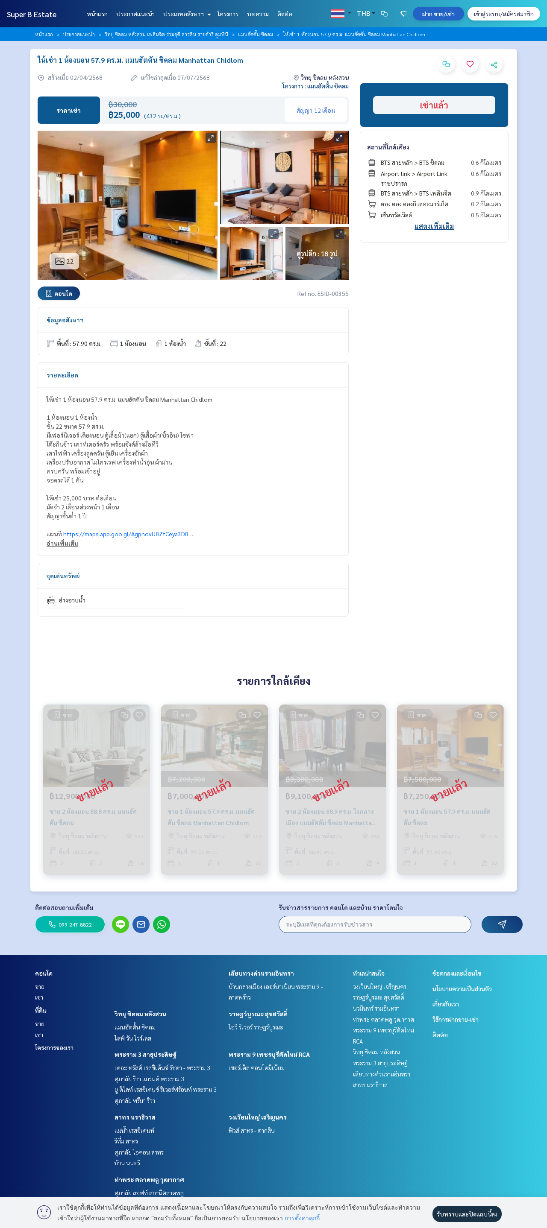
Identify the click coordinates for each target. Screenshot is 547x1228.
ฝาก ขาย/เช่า (438, 14)
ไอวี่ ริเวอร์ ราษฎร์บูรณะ (256, 1027)
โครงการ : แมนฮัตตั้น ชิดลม (315, 86)
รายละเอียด (62, 375)
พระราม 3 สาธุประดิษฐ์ (145, 1054)
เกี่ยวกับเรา (445, 1004)
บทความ (258, 14)
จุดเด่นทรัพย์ (63, 575)
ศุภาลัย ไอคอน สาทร (139, 1152)
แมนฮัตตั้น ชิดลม (255, 34)
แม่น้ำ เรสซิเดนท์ (134, 1130)
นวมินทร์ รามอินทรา (376, 1008)
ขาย (39, 986)
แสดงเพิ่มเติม (434, 226)
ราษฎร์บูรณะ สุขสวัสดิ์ (258, 1013)
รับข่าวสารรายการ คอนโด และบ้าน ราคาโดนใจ (341, 907)
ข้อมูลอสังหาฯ (65, 320)
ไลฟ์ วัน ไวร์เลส (133, 1038)
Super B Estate (31, 14)
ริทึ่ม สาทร (126, 1141)
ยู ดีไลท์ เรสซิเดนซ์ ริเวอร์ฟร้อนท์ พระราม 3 (166, 1089)
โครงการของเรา (54, 1047)
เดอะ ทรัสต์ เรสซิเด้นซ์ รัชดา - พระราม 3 (162, 1067)
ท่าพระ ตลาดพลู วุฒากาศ (149, 1179)
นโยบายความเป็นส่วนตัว (462, 988)
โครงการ (228, 14)
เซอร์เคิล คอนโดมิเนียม (257, 1067)
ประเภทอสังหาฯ (184, 14)
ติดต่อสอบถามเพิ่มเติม (64, 907)
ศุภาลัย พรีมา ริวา (135, 1100)
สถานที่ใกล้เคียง (388, 147)
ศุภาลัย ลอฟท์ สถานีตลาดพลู (149, 1192)
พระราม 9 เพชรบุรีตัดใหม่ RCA (269, 1054)
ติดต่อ (284, 14)
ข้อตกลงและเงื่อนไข (456, 973)
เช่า (39, 997)
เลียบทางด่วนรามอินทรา (261, 973)
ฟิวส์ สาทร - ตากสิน (252, 1130)
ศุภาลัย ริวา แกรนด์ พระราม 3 (149, 1078)
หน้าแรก (97, 14)
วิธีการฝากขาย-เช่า (455, 1019)
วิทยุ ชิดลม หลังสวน (140, 1013)
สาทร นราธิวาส (135, 1117)
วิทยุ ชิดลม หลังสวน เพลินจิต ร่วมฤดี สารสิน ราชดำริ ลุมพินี (166, 34)
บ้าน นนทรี (127, 1163)
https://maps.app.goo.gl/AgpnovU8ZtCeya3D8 (125, 534)
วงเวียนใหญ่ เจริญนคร (258, 1117)
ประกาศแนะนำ (135, 14)
